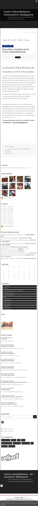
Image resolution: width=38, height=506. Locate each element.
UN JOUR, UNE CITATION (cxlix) (9, 238)
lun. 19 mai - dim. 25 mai (7, 223)
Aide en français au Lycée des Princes (12, 396)
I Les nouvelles (6, 306)
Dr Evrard (4, 339)
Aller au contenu (5, 1)
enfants (23, 440)
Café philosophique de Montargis (19, 247)
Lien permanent (10, 146)
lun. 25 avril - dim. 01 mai (7, 218)
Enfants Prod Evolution (7, 346)
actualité (10, 149)
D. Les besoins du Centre (8, 295)
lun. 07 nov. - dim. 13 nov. (7, 212)
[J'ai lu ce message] (36, 502)
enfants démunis (25, 443)
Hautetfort (21, 497)
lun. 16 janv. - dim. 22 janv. (7, 210)
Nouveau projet (5, 389)
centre (18, 440)
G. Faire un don (6, 301)
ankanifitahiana (16, 443)
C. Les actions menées (8, 292)
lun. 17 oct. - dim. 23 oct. (6, 214)
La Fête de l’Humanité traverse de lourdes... (12, 243)
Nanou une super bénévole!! (9, 404)
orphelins (13, 440)
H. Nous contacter (7, 304)
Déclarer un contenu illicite (5, 500)
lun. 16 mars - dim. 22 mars (7, 221)
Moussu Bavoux (5, 249)
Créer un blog (17, 497)
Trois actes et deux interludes (8, 251)
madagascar (4, 446)
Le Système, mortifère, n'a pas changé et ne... (12, 234)
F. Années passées (7, 299)
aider (32, 443)
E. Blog (4, 297)
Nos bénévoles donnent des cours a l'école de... (14, 382)
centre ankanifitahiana (7, 443)
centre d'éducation (6, 440)
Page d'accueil (33, 29)
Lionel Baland (33, 253)
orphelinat (19, 149)
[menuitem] (21, 29)
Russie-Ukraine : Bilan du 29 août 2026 (10, 258)
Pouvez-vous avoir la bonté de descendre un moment (14, 240)
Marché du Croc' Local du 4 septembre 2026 (12, 255)
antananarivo (12, 446)
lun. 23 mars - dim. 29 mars (7, 219)
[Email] (2, 422)
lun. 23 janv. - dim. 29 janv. (7, 208)
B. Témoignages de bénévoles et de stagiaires (13, 290)
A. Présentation (6, 286)
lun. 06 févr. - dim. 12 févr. (7, 206)
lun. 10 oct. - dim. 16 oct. (6, 216)
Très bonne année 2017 (7, 375)
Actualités (5, 288)
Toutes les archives (8, 226)
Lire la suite (30, 167)
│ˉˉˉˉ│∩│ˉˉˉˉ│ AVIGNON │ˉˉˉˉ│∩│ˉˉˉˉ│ (20, 249)
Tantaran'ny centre (7, 308)
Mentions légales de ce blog (14, 500)
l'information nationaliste (29, 258)
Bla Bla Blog (21, 251)
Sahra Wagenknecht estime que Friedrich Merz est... (14, 253)
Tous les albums (8, 198)
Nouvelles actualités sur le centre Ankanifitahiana (15, 50)
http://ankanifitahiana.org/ (20, 122)
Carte (3, 314)
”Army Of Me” (4, 247)
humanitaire (8, 151)
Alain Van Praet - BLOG (25, 238)
